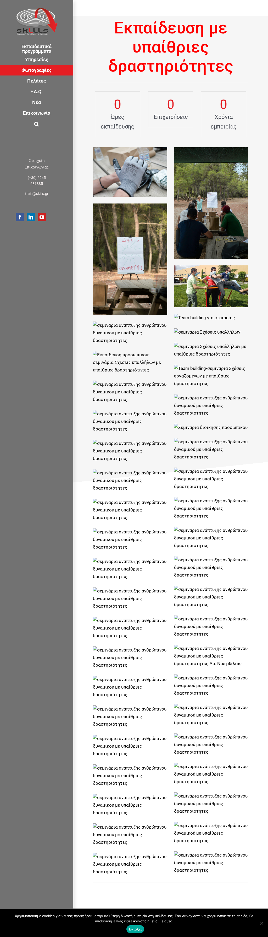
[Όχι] (261, 923)
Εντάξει (135, 929)
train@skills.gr (36, 193)
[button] (36, 124)
